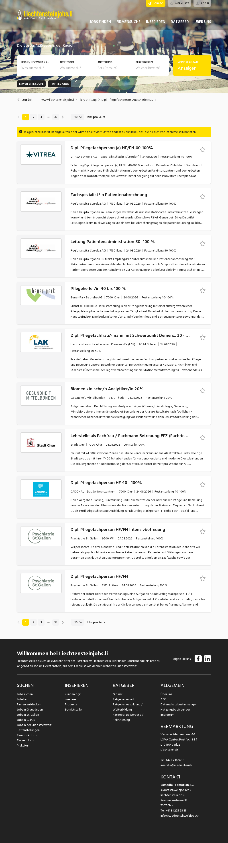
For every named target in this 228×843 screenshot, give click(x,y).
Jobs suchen (25, 694)
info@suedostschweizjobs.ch (180, 815)
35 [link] (55, 117)
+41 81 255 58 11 (176, 810)
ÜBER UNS (202, 22)
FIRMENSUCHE (128, 22)
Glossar (117, 694)
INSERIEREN (155, 22)
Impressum (167, 714)
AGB (164, 699)
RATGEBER (180, 22)
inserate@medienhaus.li (176, 765)
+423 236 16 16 (175, 760)
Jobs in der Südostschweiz (34, 725)
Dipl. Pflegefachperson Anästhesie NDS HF (129, 100)
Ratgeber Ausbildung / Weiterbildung (127, 707)
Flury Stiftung (88, 100)
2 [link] (33, 117)
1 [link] (25, 117)
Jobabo (22, 699)
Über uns (166, 694)
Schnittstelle (73, 709)
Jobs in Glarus (26, 719)
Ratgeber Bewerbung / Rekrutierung (128, 717)
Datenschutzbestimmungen (179, 704)
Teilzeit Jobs (25, 740)
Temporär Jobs (27, 735)
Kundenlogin (73, 694)
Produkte (71, 704)
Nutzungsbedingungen (176, 709)
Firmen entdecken (29, 704)
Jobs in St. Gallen (28, 714)
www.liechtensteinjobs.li (57, 100)
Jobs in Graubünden (30, 709)
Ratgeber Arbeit (123, 699)
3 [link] (41, 117)
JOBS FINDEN (100, 22)
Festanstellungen (28, 730)
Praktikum (23, 745)
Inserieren (71, 699)
